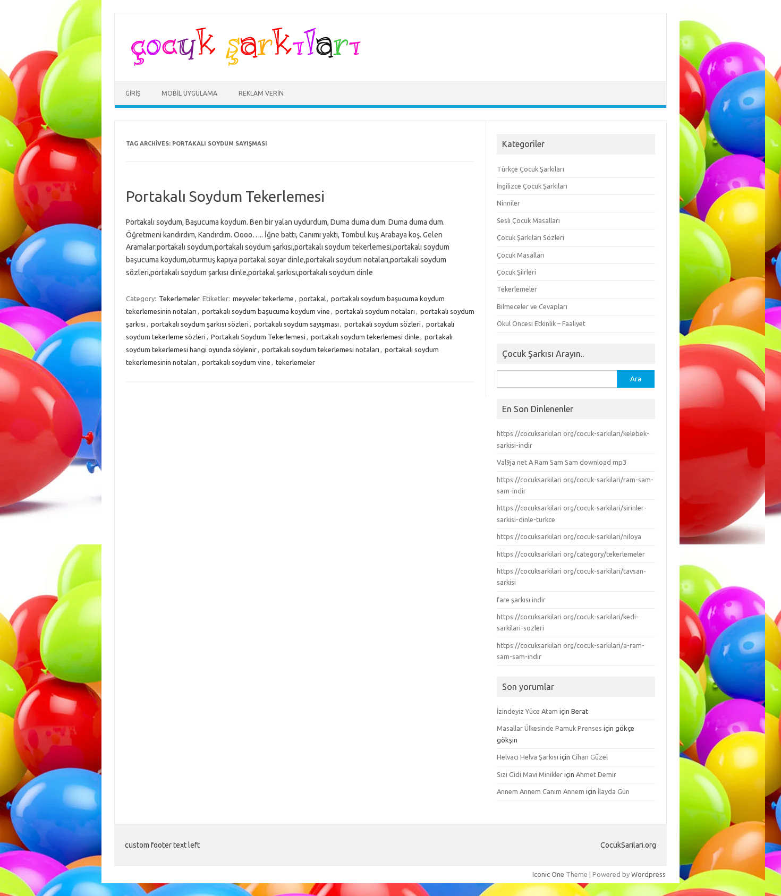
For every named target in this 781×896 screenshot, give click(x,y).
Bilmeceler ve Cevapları (532, 306)
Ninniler (508, 203)
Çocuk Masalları (521, 255)
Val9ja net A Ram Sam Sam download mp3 (561, 462)
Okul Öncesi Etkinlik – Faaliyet (541, 323)
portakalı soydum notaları (375, 311)
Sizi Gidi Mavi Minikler (530, 774)
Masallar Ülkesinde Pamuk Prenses (549, 728)
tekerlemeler (295, 362)
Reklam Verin (261, 93)
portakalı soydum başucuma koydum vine (266, 311)
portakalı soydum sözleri (382, 324)
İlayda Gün (614, 791)
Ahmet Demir (596, 774)
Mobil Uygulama (189, 93)
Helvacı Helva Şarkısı (527, 757)
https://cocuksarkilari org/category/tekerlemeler (571, 554)
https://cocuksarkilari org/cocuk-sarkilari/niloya (569, 536)
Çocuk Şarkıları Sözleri (530, 237)
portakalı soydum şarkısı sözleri (200, 324)
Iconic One (548, 874)
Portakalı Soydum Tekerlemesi (225, 196)
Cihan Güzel (590, 757)
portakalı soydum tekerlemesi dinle (365, 336)
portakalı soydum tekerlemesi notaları (320, 349)
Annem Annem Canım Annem (540, 791)
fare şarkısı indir (521, 599)
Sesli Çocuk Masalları (528, 220)
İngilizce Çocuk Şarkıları (532, 186)
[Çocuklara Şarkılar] (242, 63)
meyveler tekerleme (263, 298)
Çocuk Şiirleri (516, 272)
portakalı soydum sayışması (296, 324)
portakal (312, 298)
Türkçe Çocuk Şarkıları (530, 169)
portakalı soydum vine (236, 362)
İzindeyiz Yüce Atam (527, 711)
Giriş (132, 93)
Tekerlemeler (179, 298)
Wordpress (648, 874)
